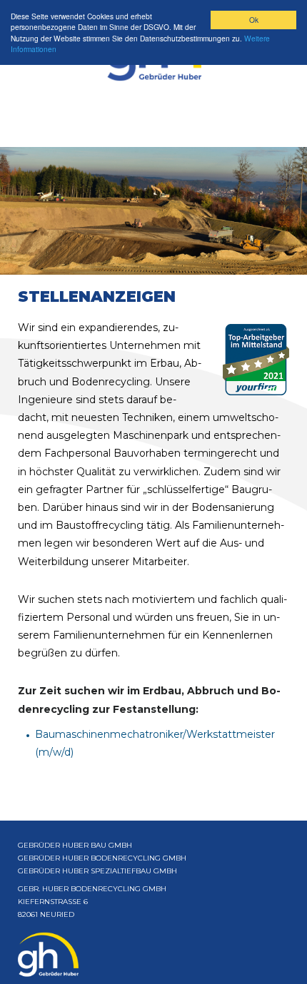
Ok (253, 19)
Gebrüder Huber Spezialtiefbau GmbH (97, 871)
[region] (153, 211)
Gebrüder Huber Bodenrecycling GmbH (102, 858)
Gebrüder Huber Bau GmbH (75, 845)
